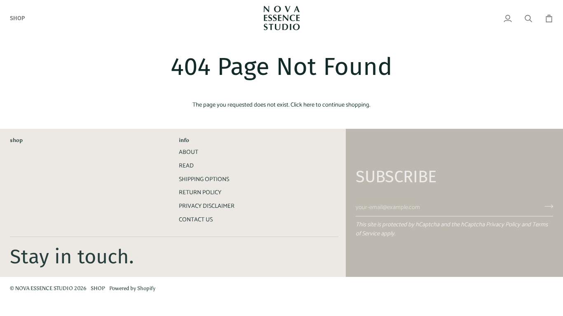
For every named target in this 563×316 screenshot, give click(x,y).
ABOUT (188, 152)
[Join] (546, 206)
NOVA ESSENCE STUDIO (44, 288)
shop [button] (16, 140)
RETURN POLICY (200, 193)
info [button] (184, 140)
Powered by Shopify (132, 288)
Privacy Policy (503, 225)
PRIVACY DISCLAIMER (207, 206)
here (308, 105)
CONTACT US (196, 220)
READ (186, 166)
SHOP (98, 288)
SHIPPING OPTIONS (204, 179)
